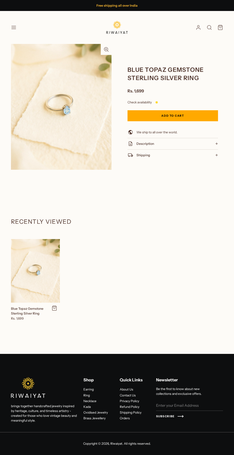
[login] (198, 27)
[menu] (13, 27)
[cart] (220, 27)
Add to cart (172, 115)
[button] (106, 49)
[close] (209, 27)
